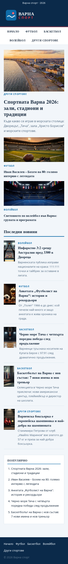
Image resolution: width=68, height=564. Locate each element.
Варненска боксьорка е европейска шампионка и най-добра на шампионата (41, 420)
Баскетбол (52, 31)
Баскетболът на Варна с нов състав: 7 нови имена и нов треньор (39, 377)
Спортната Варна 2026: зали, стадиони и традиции (31, 108)
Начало (13, 31)
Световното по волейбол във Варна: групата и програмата (30, 217)
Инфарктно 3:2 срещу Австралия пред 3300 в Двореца (35, 252)
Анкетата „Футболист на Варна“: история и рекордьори (38, 295)
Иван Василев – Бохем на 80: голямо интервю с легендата (31, 173)
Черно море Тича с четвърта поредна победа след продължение (41, 338)
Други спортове (45, 40)
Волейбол (17, 40)
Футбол (31, 31)
